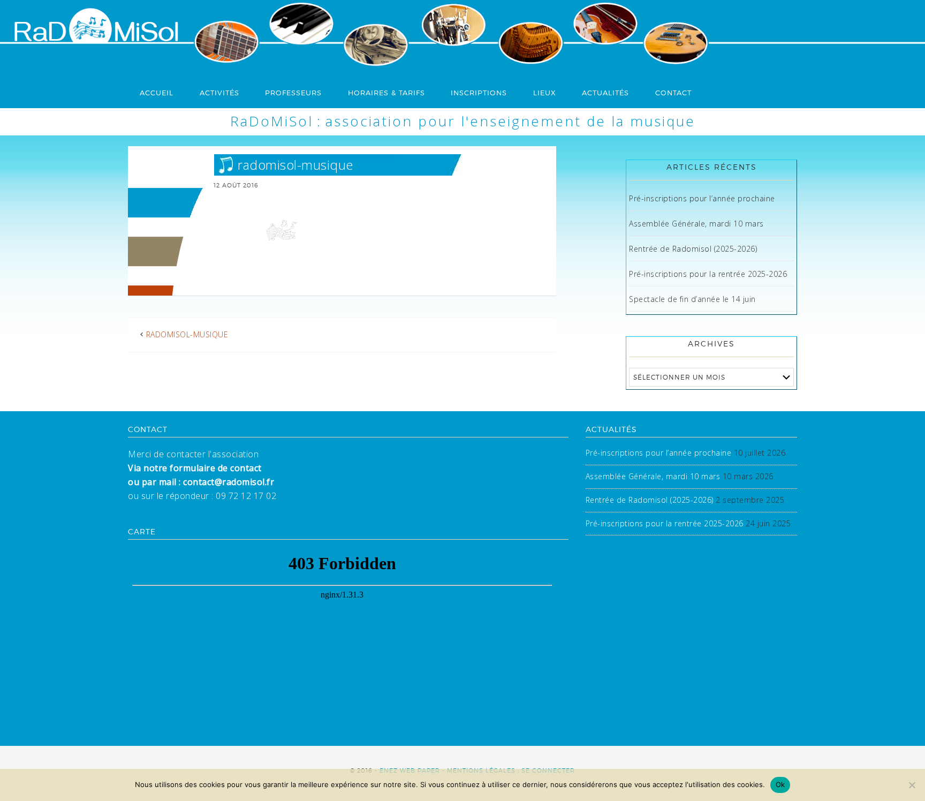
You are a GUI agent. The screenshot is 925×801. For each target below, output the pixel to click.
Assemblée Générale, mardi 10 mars (696, 223)
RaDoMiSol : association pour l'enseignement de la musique (462, 121)
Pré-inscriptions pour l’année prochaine (702, 198)
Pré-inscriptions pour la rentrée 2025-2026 (708, 274)
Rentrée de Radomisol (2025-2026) (693, 249)
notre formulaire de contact (202, 468)
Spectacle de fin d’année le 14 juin (692, 299)
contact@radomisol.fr (228, 482)
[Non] (911, 785)
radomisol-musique (187, 334)
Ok (780, 784)
